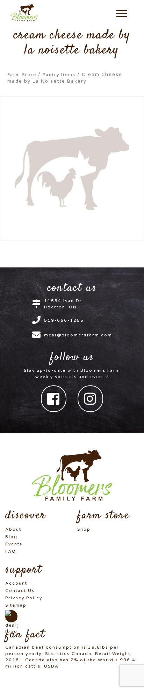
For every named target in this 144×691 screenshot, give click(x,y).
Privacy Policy (23, 597)
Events (13, 544)
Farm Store (21, 74)
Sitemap (16, 605)
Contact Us (20, 590)
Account (16, 583)
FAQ (10, 551)
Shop (84, 529)
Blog (11, 536)
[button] (121, 13)
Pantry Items (59, 74)
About (13, 529)
